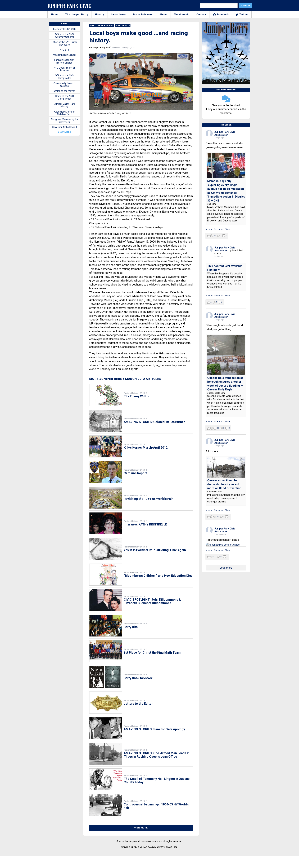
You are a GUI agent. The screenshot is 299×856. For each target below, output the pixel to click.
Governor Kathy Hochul (64, 127)
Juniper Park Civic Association (224, 133)
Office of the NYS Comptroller (64, 76)
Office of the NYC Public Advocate (64, 43)
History (99, 14)
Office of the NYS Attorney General (64, 35)
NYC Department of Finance (64, 69)
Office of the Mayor (64, 91)
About (163, 14)
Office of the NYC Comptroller (64, 97)
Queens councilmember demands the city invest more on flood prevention (224, 484)
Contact (201, 14)
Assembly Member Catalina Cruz (64, 113)
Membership (181, 14)
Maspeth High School (64, 55)
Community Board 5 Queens (64, 84)
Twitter (243, 14)
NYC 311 (64, 49)
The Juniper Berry (76, 14)
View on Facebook (214, 229)
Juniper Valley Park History (64, 105)
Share (227, 229)
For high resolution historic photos (64, 61)
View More (141, 827)
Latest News (118, 14)
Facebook (223, 14)
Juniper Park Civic (69, 6)
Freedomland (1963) (64, 29)
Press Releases (142, 14)
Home (54, 14)
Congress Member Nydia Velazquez (64, 120)
